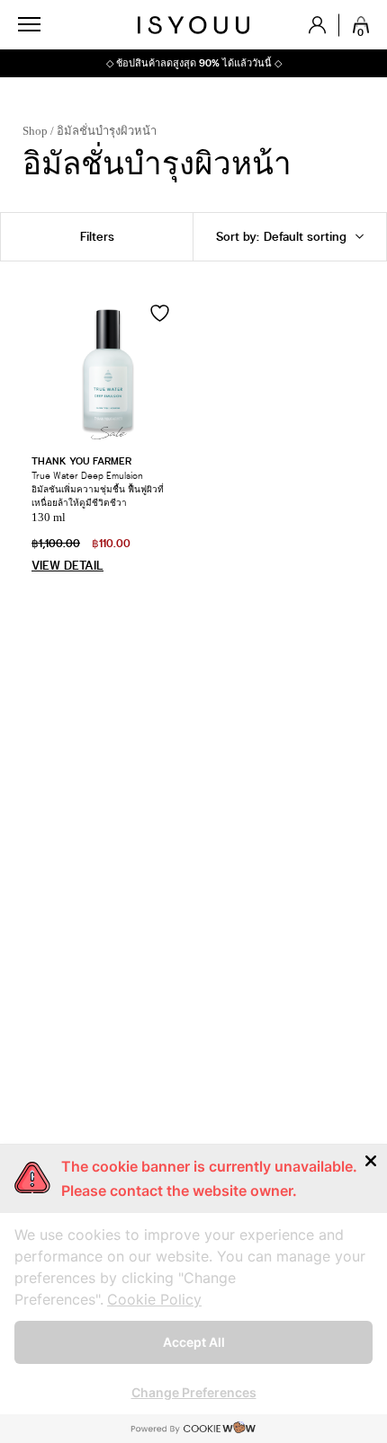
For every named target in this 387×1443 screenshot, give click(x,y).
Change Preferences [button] (193, 1392)
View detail (68, 565)
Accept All (194, 1342)
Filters (97, 236)
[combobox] (290, 237)
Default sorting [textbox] (230, 236)
